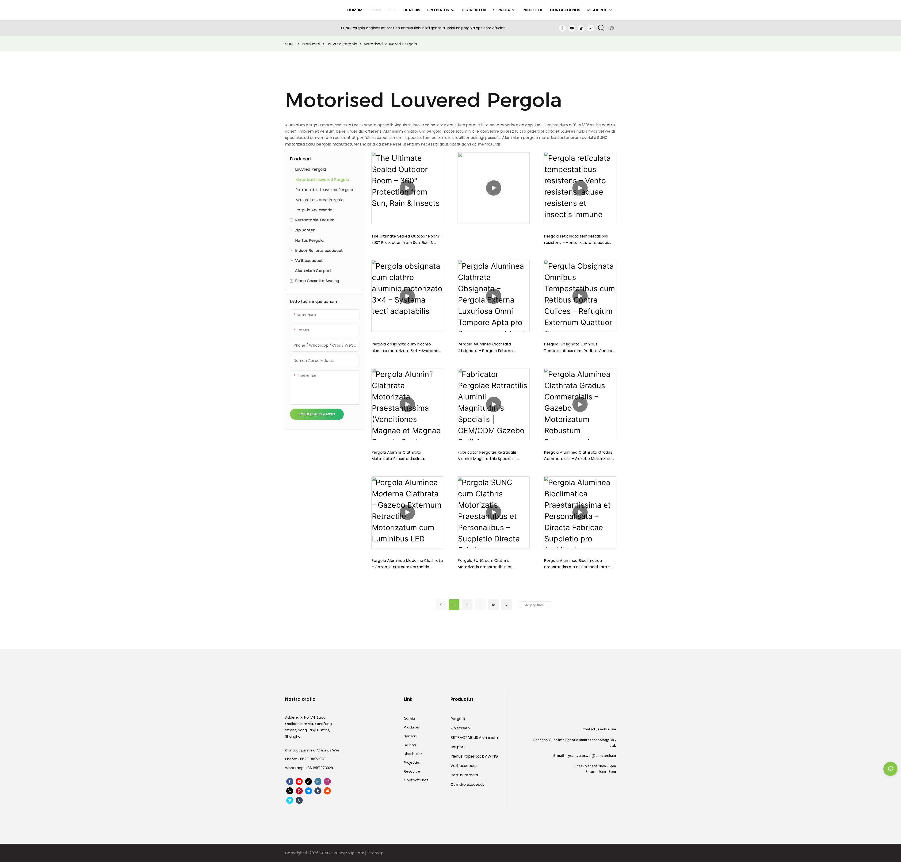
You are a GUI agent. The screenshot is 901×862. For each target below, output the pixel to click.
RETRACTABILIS (464, 737)
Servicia (410, 736)
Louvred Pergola (341, 44)
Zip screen (460, 728)
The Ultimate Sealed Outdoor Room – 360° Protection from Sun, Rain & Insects (407, 240)
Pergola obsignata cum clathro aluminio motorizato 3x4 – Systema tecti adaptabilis (405, 347)
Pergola (457, 718)
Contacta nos (416, 780)
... (480, 602)
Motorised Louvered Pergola (390, 44)
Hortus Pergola (464, 775)
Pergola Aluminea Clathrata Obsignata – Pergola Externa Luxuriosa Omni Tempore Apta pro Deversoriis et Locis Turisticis (490, 347)
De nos (410, 744)
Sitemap (375, 853)
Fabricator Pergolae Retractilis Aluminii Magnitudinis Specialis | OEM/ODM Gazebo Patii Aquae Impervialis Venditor (487, 456)
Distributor (413, 753)
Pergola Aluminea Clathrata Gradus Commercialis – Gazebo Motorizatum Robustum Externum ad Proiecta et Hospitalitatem (579, 456)
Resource (412, 771)
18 (493, 605)
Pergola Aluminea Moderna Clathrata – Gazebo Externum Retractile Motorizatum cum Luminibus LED (407, 564)
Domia (409, 718)
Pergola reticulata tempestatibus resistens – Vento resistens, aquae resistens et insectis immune (576, 240)
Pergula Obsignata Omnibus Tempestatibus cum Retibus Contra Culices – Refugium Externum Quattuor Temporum (578, 347)
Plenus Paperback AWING (474, 756)
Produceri (311, 44)
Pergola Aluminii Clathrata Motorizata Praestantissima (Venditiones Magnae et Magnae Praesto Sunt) (402, 456)
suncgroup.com (349, 853)
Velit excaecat (463, 765)
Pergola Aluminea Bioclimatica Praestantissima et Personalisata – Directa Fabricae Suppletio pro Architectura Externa (577, 564)
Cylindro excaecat (467, 784)
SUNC (290, 44)
